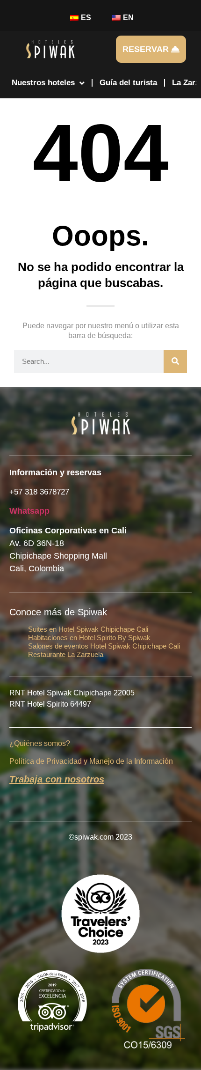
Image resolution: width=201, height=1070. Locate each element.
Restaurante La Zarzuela (65, 654)
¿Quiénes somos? (39, 743)
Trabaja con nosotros (56, 779)
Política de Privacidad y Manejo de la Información (91, 761)
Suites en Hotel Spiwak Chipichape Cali (88, 629)
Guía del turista (128, 82)
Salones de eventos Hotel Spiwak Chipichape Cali (104, 646)
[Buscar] (175, 361)
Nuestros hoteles (43, 82)
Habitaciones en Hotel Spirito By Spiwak (89, 638)
